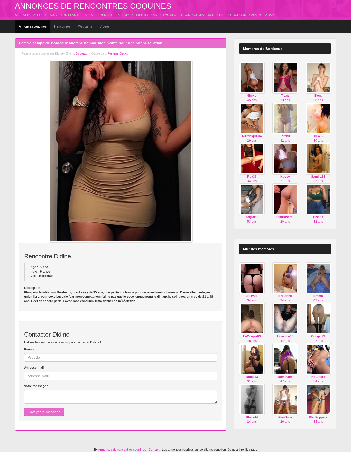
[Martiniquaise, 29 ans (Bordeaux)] (252, 118)
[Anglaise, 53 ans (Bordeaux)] (252, 199)
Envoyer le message (44, 412)
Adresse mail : (34, 367)
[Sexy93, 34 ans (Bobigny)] (252, 278)
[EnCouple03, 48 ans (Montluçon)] (252, 318)
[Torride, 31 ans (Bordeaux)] (285, 118)
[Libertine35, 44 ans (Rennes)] (285, 318)
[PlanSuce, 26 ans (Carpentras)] (285, 399)
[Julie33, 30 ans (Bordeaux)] (318, 118)
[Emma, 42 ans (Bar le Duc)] (318, 278)
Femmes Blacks (118, 53)
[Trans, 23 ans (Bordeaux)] (285, 77)
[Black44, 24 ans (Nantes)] (252, 399)
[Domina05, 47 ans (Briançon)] (285, 359)
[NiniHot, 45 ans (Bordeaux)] (252, 77)
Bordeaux (82, 53)
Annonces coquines (33, 26)
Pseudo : (30, 349)
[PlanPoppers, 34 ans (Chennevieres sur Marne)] (318, 399)
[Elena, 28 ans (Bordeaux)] (318, 77)
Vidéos (104, 26)
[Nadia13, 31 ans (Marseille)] (252, 359)
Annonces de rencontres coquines (93, 6)
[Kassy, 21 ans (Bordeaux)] (285, 158)
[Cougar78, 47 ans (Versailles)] (318, 318)
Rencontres (62, 26)
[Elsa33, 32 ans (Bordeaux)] (318, 199)
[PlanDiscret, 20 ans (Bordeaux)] (285, 199)
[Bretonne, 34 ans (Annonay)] (285, 278)
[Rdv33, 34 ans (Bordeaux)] (252, 158)
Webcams (85, 26)
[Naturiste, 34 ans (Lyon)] (318, 359)
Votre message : (36, 386)
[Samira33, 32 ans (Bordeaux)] (318, 158)
